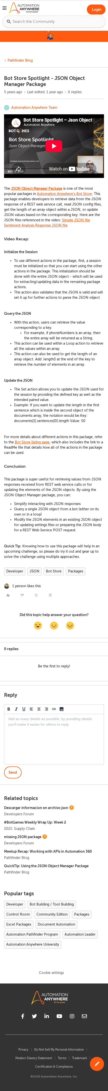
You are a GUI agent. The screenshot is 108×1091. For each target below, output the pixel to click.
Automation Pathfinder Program (32, 934)
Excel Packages (18, 924)
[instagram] (72, 1017)
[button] (5, 9)
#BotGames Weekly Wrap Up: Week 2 (35, 822)
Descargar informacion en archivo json (36, 808)
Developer (14, 571)
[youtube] (59, 1017)
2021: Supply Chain (19, 829)
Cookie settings (51, 973)
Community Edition (52, 914)
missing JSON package (22, 837)
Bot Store (54, 571)
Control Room (18, 914)
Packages (75, 571)
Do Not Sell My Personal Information (59, 1049)
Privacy (23, 1049)
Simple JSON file (76, 220)
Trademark (79, 1058)
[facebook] (22, 1017)
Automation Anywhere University (32, 944)
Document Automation (56, 924)
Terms (62, 1058)
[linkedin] (46, 1017)
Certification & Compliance (54, 1066)
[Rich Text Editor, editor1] (54, 739)
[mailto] (84, 1017)
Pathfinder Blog (20, 60)
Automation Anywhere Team (34, 108)
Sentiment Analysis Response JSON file (36, 225)
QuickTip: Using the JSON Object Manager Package (46, 866)
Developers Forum (19, 814)
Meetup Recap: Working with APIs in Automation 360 (48, 851)
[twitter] (34, 1017)
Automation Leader (80, 934)
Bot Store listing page (32, 442)
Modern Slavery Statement (33, 1058)
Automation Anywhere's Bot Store (64, 194)
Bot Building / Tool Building (52, 904)
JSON (34, 571)
